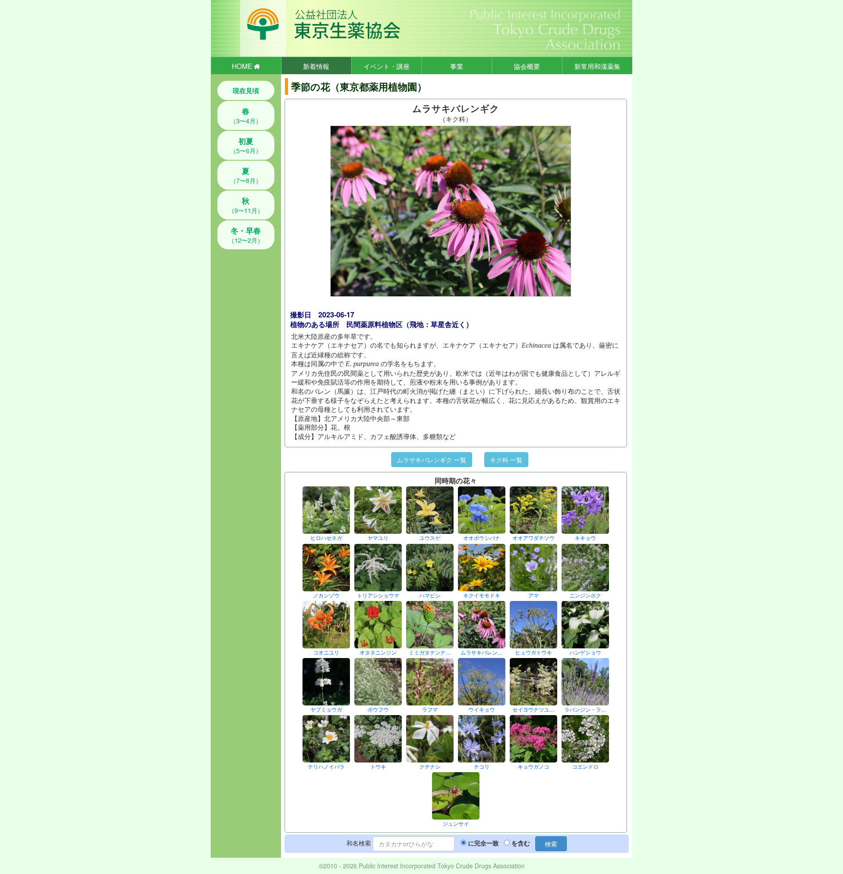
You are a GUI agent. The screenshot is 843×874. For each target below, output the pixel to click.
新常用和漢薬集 (597, 66)
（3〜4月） (246, 115)
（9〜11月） (245, 205)
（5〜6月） (246, 145)
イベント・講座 (387, 66)
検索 (551, 843)
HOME (243, 66)
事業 (456, 66)
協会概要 (527, 66)
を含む (521, 842)
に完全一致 (483, 842)
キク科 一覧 (506, 459)
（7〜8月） (246, 175)
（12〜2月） (245, 235)
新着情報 (316, 66)
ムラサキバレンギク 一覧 (431, 459)
